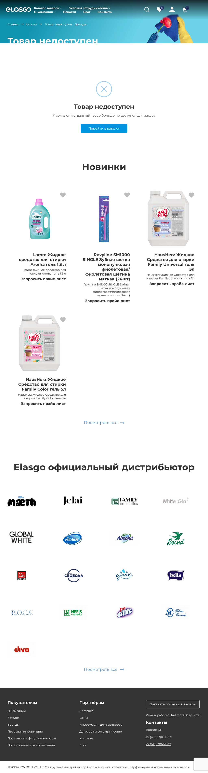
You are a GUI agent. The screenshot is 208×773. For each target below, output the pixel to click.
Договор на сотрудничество (100, 731)
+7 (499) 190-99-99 (159, 737)
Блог (86, 12)
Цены (83, 718)
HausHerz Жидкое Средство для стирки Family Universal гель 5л (170, 262)
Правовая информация (25, 731)
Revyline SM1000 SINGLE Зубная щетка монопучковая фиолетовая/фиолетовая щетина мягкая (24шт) (106, 266)
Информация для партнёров (100, 724)
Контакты (105, 12)
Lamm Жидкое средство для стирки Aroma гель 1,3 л (42, 259)
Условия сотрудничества (88, 8)
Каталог (31, 24)
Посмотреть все (100, 422)
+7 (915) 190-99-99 (158, 744)
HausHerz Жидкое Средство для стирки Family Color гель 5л (42, 384)
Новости (69, 12)
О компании (43, 12)
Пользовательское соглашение (31, 745)
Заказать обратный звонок (172, 704)
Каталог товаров (46, 8)
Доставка (86, 711)
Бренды (13, 724)
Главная (13, 24)
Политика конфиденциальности (32, 738)
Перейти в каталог (104, 128)
